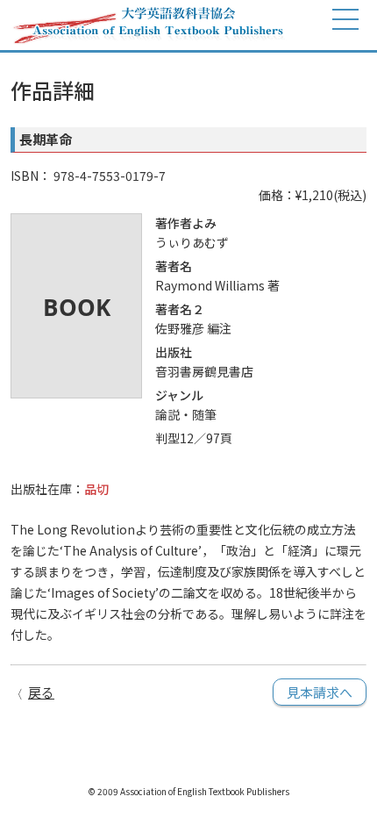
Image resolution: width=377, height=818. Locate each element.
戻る (41, 692)
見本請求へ (319, 692)
